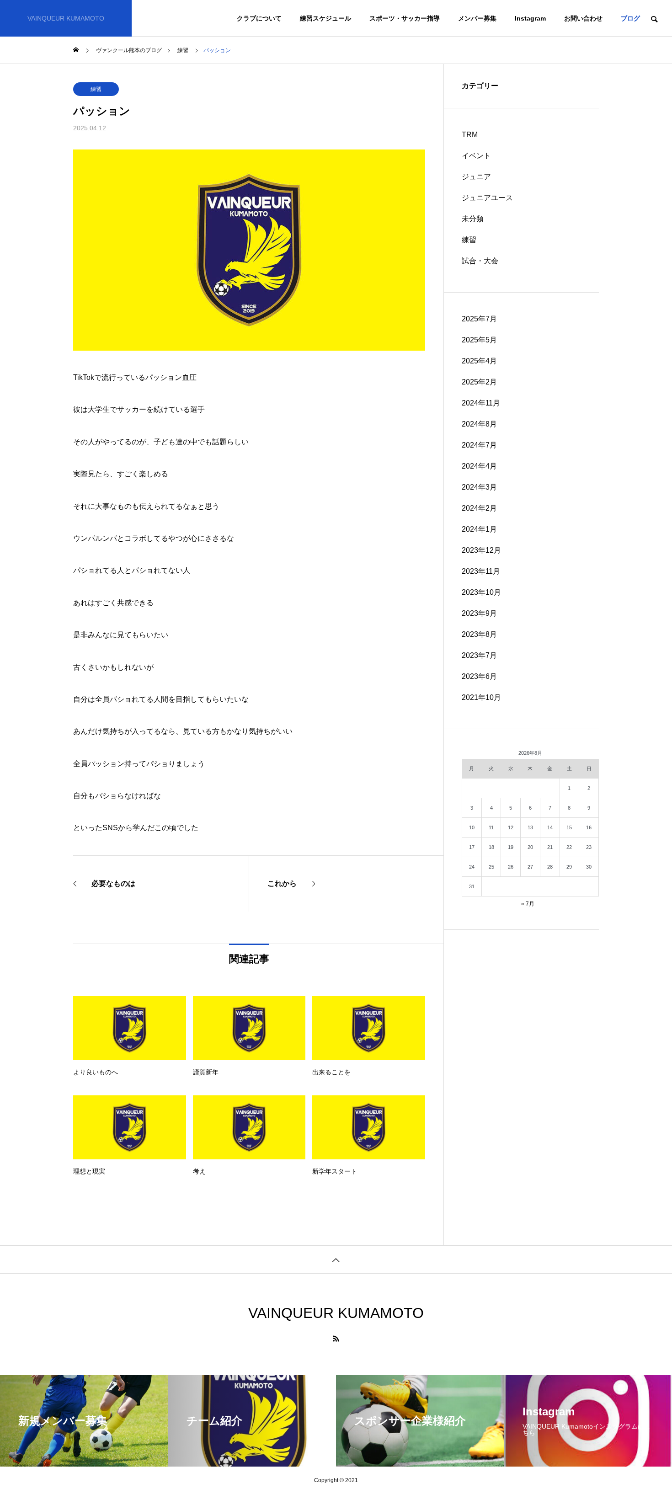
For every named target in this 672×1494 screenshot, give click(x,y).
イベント (476, 156)
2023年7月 (479, 655)
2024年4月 (479, 466)
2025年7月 (479, 319)
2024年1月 (479, 529)
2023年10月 (481, 592)
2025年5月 (479, 340)
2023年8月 (479, 634)
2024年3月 (479, 487)
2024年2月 (479, 508)
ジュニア (476, 177)
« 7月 (527, 904)
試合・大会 (480, 261)
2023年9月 (479, 613)
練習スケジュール (325, 18)
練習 (96, 89)
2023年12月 (481, 550)
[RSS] (336, 1338)
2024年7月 (479, 445)
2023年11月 (481, 571)
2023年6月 (479, 676)
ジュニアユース (487, 198)
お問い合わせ (583, 18)
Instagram (530, 18)
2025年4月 (479, 361)
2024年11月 (481, 403)
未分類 (473, 219)
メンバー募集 (477, 18)
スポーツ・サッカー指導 (404, 18)
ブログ (630, 18)
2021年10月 (481, 697)
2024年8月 (479, 424)
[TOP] (336, 1259)
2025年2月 (479, 382)
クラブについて (259, 18)
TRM (470, 135)
